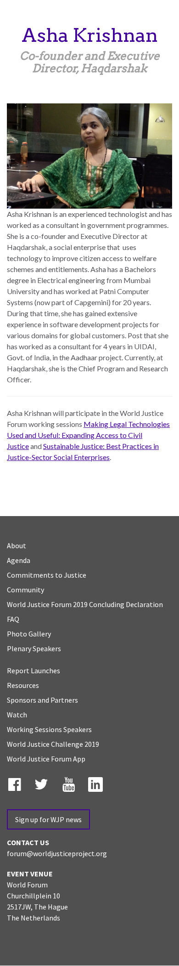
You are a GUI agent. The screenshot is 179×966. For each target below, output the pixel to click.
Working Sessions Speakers (49, 729)
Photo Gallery (29, 633)
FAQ (13, 619)
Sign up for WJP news (48, 819)
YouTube (70, 782)
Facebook (16, 782)
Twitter (43, 782)
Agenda (18, 560)
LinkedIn (97, 782)
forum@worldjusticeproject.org (57, 853)
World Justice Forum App (46, 758)
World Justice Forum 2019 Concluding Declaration (85, 604)
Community (25, 589)
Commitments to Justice (46, 575)
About (16, 545)
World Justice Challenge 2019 (53, 744)
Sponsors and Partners (42, 700)
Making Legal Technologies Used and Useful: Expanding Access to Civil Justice (88, 435)
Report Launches (33, 670)
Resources (23, 685)
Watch (17, 714)
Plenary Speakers (34, 648)
